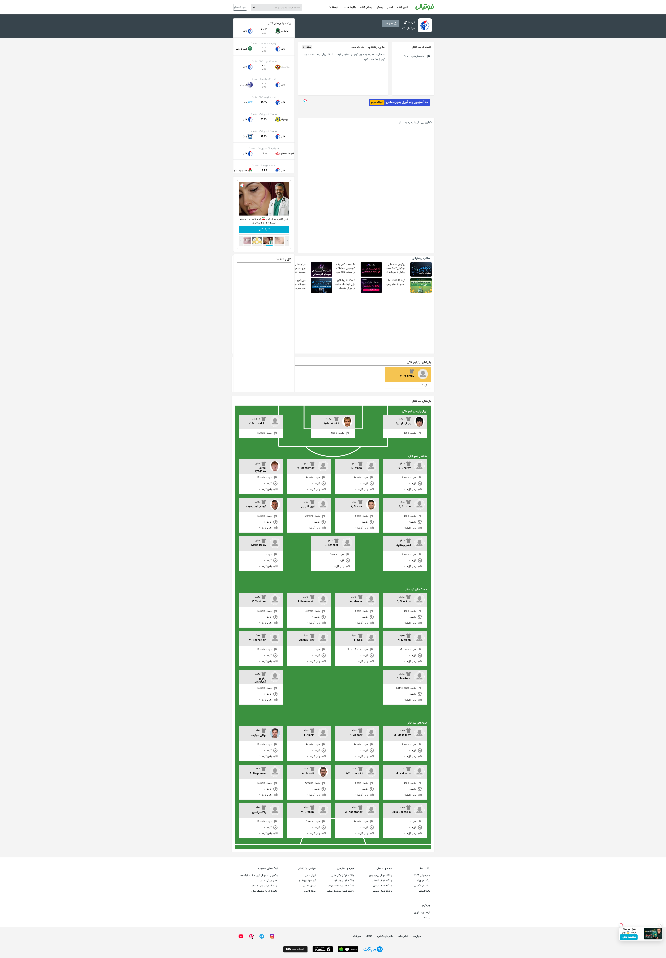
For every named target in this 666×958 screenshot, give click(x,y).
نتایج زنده (402, 7)
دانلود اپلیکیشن (385, 936)
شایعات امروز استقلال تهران (264, 891)
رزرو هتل (426, 918)
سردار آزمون (310, 891)
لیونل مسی (310, 875)
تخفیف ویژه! (629, 937)
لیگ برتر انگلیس (422, 886)
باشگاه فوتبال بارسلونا (344, 880)
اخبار (390, 7)
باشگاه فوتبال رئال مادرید (342, 875)
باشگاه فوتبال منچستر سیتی (340, 891)
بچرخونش (264, 229)
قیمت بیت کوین (422, 912)
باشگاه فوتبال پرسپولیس (380, 875)
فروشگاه (357, 936)
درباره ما (417, 936)
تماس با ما (403, 936)
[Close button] (660, 925)
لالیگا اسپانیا (424, 891)
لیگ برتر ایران (423, 880)
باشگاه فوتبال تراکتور (382, 886)
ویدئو (380, 7)
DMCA (369, 936)
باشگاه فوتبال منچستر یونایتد (340, 886)
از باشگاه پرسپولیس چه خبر (264, 886)
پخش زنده (366, 7)
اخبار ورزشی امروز (269, 880)
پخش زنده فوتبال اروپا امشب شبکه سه (259, 875)
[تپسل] (242, 185)
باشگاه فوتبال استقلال (382, 880)
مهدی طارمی (309, 886)
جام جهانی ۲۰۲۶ (422, 875)
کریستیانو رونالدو (307, 880)
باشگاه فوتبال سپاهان (382, 891)
